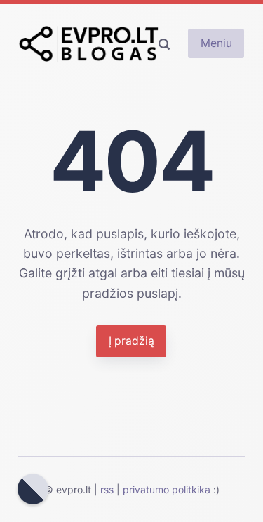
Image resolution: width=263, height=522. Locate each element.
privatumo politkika (166, 489)
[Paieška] (164, 43)
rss (107, 489)
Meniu (216, 43)
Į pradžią (131, 341)
